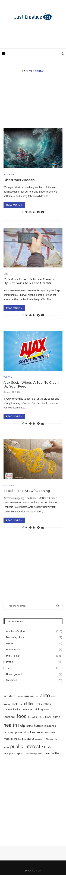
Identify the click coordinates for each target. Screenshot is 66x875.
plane (6, 747)
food (22, 716)
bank (53, 697)
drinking (38, 709)
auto (45, 696)
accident (9, 696)
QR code (46, 747)
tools (40, 753)
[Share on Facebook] (23, 212)
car (21, 704)
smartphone (9, 753)
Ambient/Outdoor (34, 631)
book (14, 704)
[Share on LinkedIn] (34, 212)
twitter (55, 753)
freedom (40, 717)
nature (28, 738)
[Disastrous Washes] (33, 148)
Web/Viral (34, 680)
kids (26, 732)
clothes (46, 704)
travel (47, 753)
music (17, 739)
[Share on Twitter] (26, 212)
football (31, 717)
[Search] (62, 54)
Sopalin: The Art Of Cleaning (27, 491)
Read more (13, 205)
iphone (18, 732)
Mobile (34, 643)
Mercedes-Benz (48, 732)
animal (29, 696)
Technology (31, 753)
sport (20, 753)
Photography (34, 649)
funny (48, 717)
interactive (8, 732)
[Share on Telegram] (38, 212)
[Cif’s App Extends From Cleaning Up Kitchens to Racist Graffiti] (33, 247)
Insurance (50, 725)
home (29, 725)
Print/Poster (34, 655)
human (38, 725)
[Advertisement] (34, 32)
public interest (25, 746)
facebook (9, 717)
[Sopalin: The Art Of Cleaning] (33, 459)
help (21, 726)
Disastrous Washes (19, 180)
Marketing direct (34, 637)
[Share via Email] (42, 212)
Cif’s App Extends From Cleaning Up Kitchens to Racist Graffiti (31, 281)
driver (46, 709)
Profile (34, 662)
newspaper (40, 739)
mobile (8, 739)
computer (27, 709)
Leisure (35, 732)
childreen (32, 704)
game (56, 717)
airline (20, 696)
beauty (7, 704)
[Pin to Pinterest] (30, 212)
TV (34, 668)
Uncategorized (34, 674)
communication (12, 709)
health (10, 725)
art (37, 696)
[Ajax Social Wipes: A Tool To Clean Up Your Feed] (33, 351)
